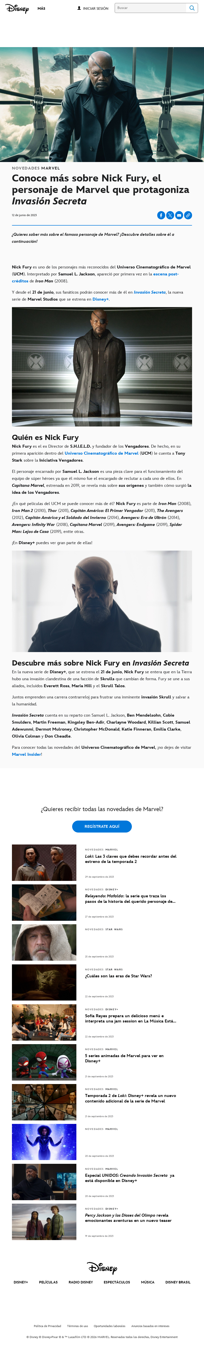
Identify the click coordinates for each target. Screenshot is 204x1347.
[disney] (102, 1268)
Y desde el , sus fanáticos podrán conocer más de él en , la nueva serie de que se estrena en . (97, 296)
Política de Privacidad (47, 1326)
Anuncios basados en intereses (150, 1326)
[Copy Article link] (188, 215)
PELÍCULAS (48, 1282)
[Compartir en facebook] (161, 215)
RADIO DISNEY (81, 1282)
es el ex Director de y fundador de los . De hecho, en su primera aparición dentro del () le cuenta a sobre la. (98, 453)
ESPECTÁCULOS (117, 1282)
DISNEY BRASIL (178, 1282)
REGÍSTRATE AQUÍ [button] (102, 826)
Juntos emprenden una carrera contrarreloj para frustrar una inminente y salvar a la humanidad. (100, 701)
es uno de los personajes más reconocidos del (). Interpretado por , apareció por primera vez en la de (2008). (101, 274)
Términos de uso (77, 1326)
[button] (98, 8)
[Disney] (17, 9)
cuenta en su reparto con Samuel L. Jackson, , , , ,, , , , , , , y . (101, 726)
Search (192, 8)
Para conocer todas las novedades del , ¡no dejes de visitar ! (101, 751)
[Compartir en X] (170, 215)
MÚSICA (147, 1282)
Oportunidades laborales (109, 1326)
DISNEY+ (21, 1282)
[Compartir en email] (179, 215)
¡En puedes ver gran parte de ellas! (52, 542)
